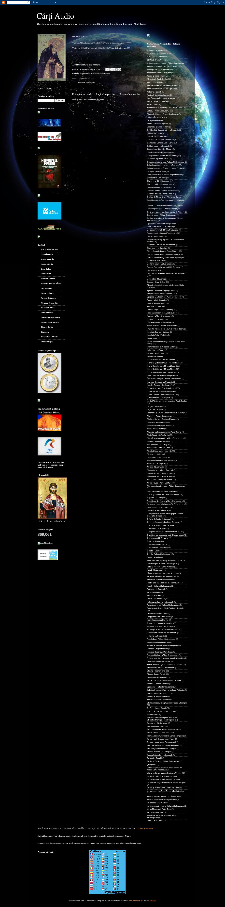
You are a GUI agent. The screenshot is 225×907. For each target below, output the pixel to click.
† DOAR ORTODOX (49, 249)
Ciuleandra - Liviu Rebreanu (158, 181)
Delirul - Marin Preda (155, 236)
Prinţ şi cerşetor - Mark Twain (159, 617)
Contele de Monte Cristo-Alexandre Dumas (164, 197)
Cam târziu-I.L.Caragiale (157, 136)
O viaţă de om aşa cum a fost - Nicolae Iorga (165, 535)
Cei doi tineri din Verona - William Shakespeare (165, 162)
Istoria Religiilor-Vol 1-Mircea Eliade (161, 366)
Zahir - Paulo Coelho (155, 821)
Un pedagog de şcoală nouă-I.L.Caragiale (163, 779)
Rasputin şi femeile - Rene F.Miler (160, 626)
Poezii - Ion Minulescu (156, 599)
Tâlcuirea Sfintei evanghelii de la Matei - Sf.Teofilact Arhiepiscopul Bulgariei (162, 719)
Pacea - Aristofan (154, 557)
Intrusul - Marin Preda (155, 353)
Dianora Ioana (47, 312)
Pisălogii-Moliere (153, 592)
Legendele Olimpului (155, 409)
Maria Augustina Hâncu (51, 283)
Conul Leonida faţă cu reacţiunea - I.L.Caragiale (166, 200)
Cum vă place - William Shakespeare (161, 215)
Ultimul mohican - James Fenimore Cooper (164, 773)
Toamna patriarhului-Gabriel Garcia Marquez (165, 736)
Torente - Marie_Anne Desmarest (160, 742)
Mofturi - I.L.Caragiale (155, 467)
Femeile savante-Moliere (157, 303)
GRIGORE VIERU (145, 828)
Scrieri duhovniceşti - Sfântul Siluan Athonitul (164, 665)
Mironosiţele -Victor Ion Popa (158, 448)
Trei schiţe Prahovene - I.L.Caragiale (161, 749)
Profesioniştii (47, 342)
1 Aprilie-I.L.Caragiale (155, 50)
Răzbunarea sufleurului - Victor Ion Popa (163, 633)
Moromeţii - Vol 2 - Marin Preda (159, 476)
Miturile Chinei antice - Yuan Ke (159, 451)
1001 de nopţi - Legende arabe (159, 54)
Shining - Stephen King (156, 671)
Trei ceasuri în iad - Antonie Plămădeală (163, 745)
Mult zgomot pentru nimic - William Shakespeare (166, 486)
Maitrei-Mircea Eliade (155, 429)
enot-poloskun (134, 901)
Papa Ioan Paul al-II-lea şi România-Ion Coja (164, 560)
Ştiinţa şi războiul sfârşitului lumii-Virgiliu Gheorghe (167, 703)
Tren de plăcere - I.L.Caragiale (159, 752)
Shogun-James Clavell (156, 674)
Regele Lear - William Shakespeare (161, 639)
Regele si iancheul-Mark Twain (159, 642)
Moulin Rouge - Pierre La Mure (159, 483)
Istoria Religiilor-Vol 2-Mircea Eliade (161, 369)
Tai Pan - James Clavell (156, 708)
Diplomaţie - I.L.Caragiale (157, 248)
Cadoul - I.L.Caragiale (155, 133)
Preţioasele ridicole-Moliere (158, 614)
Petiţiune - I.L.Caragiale (156, 589)
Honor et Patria (47, 293)
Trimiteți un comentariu (85, 83)
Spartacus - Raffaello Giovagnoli (160, 687)
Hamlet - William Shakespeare (159, 322)
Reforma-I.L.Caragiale (156, 636)
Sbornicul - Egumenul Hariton (158, 661)
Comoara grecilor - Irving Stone (159, 194)
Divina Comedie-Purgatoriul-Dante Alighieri (164, 258)
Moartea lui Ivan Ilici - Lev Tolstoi (160, 461)
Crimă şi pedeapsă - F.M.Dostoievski (162, 209)
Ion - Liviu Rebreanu (155, 356)
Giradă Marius (47, 254)
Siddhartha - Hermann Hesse (158, 677)
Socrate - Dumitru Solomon (158, 684)
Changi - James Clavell (156, 171)
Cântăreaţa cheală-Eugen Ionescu (160, 152)
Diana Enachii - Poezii (50, 317)
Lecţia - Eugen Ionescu (156, 406)
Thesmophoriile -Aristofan (157, 726)
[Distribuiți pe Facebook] (116, 69)
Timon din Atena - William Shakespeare (162, 729)
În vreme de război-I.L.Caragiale (160, 382)
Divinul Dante (47, 327)
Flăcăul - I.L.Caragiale (156, 306)
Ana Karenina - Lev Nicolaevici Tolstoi (162, 85)
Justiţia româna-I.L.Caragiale (158, 398)
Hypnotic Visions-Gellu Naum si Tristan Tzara (165, 329)
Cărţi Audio (55, 15)
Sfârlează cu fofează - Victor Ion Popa (162, 668)
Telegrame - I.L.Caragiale (157, 723)
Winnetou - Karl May (155, 812)
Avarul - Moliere (153, 105)
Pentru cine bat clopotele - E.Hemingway (163, 583)
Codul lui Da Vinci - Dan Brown (159, 187)
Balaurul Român (48, 279)
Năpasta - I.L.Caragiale (156, 498)
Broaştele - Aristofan (155, 120)
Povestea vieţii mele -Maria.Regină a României (165, 608)
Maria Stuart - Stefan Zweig (158, 435)
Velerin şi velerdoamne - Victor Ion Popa (163, 788)
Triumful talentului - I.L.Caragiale (160, 755)
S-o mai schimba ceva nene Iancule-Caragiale (165, 658)
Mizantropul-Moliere (155, 454)
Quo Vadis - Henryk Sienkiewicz (160, 623)
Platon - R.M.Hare (154, 595)
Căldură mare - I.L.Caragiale (158, 146)
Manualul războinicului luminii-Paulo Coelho (164, 432)
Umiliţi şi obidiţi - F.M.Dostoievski (160, 776)
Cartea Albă (46, 274)
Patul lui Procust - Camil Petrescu (160, 567)
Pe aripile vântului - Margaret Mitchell (161, 576)
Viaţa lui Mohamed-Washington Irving (162, 799)
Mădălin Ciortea (48, 308)
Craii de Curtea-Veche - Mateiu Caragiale (163, 205)
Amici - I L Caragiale (155, 82)
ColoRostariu (47, 288)
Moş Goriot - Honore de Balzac (159, 480)
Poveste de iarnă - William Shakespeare (163, 605)
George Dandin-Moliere (156, 319)
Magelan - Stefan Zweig (156, 422)
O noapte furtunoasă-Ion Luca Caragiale (163, 522)
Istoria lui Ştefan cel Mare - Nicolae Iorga (163, 363)
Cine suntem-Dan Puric (156, 178)
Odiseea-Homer (153, 541)
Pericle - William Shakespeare (159, 586)
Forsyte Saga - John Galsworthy (160, 310)
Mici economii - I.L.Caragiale (158, 445)
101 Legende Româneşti (157, 57)
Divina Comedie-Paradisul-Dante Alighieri (163, 254)
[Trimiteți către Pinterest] (119, 69)
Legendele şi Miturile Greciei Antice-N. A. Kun (165, 413)
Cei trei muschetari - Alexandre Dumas (162, 165)
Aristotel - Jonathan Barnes (158, 95)
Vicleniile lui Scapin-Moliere (157, 803)
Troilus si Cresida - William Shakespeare (163, 761)
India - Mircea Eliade (155, 350)
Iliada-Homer (152, 338)
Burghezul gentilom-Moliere (158, 127)
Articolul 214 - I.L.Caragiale (158, 101)
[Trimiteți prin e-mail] (107, 69)
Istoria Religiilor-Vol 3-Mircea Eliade (161, 372)
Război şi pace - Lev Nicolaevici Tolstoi (162, 629)
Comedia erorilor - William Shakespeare (163, 191)
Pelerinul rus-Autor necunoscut (159, 579)
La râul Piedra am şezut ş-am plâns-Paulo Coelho (167, 401)
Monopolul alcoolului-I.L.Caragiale (160, 470)
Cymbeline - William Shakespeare (160, 224)
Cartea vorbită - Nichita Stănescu (160, 140)
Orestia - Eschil (153, 551)
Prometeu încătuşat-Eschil (157, 620)
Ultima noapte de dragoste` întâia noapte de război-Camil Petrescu (164, 769)
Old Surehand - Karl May (157, 548)
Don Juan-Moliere (154, 270)
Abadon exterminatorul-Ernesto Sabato (162, 66)
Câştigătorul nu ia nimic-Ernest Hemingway (164, 155)
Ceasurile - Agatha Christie (157, 159)
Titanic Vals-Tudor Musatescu (159, 733)
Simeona (45, 332)
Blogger (153, 901)
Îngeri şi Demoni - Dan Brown (158, 385)
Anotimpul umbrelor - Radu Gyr (159, 89)
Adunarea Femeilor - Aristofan (159, 73)
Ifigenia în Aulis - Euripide (157, 335)
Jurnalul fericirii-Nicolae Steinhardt (160, 395)
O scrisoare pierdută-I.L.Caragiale (160, 525)
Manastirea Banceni (49, 337)
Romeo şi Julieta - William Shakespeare (163, 655)
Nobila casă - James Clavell (158, 507)
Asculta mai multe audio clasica (86, 65)
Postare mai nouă (81, 94)
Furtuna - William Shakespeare (159, 316)
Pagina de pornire (105, 94)
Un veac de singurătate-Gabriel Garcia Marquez (166, 782)
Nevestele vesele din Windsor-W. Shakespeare (166, 504)
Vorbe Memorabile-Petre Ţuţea (159, 809)
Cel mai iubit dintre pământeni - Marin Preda (164, 168)
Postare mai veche (129, 94)
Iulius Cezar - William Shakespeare (161, 375)
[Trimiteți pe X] (113, 69)
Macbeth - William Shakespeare (159, 416)
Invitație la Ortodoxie (50, 322)
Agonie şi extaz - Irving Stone (158, 76)
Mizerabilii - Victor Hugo (156, 457)
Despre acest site (45, 88)
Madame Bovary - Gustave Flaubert (161, 419)
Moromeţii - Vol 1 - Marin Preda (159, 473)
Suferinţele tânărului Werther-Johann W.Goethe (166, 690)
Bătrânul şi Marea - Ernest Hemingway (162, 114)
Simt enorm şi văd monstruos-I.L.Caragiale (164, 680)
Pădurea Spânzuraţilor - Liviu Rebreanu (163, 573)
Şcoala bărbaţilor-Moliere (157, 696)
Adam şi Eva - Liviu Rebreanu (159, 69)
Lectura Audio (47, 264)
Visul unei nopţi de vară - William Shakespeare (165, 806)
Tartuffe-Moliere (153, 715)
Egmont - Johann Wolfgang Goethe (161, 291)
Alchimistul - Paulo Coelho (157, 79)
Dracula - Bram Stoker (156, 282)
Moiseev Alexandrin (49, 303)
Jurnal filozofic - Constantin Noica (160, 391)
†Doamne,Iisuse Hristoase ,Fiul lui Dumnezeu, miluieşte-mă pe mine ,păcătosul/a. (51, 464)
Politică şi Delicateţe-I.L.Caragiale (160, 602)
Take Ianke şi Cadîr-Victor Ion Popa (161, 711)
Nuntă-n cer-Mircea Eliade (157, 510)
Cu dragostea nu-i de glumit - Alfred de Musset (165, 212)
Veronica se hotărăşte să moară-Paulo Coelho (165, 791)
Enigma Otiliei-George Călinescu (160, 294)
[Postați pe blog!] (110, 69)
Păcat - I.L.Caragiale (155, 570)
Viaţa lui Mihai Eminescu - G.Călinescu (95, 74)
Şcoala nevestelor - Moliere (158, 700)
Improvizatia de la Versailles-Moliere (161, 347)
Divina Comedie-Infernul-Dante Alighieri (162, 251)
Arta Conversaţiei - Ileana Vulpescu (161, 98)
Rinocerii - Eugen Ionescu (157, 649)
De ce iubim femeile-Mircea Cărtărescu (162, 230)
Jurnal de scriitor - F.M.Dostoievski (161, 388)
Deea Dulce (46, 269)
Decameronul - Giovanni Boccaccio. (161, 233)
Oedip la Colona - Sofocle (157, 545)
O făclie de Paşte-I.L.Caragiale (159, 519)
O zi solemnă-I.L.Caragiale (157, 538)
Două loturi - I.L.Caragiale (157, 279)
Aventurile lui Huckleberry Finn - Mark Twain (164, 108)
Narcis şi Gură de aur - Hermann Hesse (163, 495)
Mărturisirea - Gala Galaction (158, 441)
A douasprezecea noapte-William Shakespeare (165, 63)
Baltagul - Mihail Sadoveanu (158, 111)
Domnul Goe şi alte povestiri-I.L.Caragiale (163, 267)
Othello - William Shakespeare (159, 554)
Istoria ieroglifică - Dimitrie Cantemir (161, 359)
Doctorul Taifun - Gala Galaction (160, 264)
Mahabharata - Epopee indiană (159, 425)
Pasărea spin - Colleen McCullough (161, 564)
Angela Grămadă (48, 298)
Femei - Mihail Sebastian (157, 300)
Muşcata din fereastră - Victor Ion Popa (162, 491)
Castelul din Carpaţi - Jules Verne (160, 143)
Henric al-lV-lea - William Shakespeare (162, 326)
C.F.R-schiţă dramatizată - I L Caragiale (163, 130)
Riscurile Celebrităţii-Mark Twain (160, 652)
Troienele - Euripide (155, 758)
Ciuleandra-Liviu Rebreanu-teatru (160, 184)
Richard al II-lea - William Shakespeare (162, 645)
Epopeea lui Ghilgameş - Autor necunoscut (164, 297)
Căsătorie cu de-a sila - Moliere (159, 149)
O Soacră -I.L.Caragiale (156, 529)
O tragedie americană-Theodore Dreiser (163, 532)
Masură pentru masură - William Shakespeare (165, 438)
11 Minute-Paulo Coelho (156, 60)
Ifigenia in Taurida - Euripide (158, 332)
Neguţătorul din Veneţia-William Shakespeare (165, 501)
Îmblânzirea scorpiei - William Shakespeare (164, 379)
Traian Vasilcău (47, 259)
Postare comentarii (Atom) (94, 100)
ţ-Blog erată (151, 765)
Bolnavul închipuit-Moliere (157, 117)
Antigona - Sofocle (154, 92)
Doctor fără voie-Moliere (156, 261)
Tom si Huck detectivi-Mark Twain (160, 739)
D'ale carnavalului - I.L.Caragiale (160, 227)
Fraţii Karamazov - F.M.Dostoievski (161, 313)
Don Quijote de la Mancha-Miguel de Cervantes (166, 273)
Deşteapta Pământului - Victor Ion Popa (162, 245)
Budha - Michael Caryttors (157, 124)
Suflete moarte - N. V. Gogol (158, 693)
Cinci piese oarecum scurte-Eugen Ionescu (164, 175)
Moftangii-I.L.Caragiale (156, 464)
